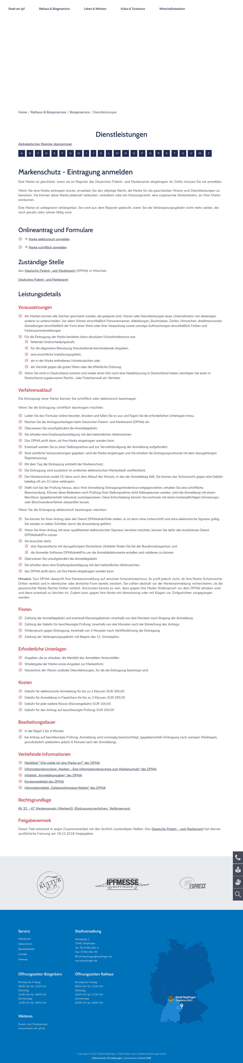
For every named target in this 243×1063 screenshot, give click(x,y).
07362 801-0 (91, 948)
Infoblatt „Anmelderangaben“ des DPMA (53, 775)
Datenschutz (25, 944)
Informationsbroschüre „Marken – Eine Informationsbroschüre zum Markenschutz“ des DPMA (91, 769)
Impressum (24, 938)
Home (22, 112)
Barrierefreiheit (26, 949)
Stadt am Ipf (16, 9)
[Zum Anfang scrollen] (232, 1052)
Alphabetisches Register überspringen (45, 144)
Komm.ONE (144, 1058)
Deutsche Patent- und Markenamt (50, 271)
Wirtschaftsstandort (172, 9)
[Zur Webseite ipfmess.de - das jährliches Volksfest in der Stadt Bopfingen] (121, 884)
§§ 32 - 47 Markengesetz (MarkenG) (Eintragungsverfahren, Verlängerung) (74, 808)
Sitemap (22, 959)
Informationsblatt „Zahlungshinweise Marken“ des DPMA (65, 788)
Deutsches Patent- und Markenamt (43, 280)
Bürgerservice (79, 112)
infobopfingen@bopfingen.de (95, 956)
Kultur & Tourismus (133, 9)
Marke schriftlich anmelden (48, 247)
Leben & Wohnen (95, 9)
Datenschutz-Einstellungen (107, 1058)
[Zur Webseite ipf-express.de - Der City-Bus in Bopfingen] (192, 885)
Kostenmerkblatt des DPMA (44, 781)
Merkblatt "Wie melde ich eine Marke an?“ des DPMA (62, 763)
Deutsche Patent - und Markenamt (177, 829)
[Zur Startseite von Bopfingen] (220, 7)
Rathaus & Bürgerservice (54, 9)
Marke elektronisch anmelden (49, 239)
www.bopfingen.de (86, 960)
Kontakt (22, 954)
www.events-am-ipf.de (31, 1028)
